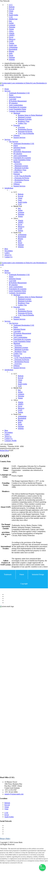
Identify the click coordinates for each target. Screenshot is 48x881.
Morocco (12, 39)
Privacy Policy (5, 839)
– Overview (17, 164)
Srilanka (12, 59)
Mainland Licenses (24, 117)
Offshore (16, 135)
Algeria (11, 33)
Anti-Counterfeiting (16, 105)
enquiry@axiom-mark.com (13, 794)
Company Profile (10, 441)
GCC (11, 5)
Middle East (13, 19)
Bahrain (12, 7)
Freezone (16, 125)
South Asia (13, 45)
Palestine (12, 27)
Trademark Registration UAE (19, 93)
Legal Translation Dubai (17, 109)
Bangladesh (13, 49)
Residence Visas (23, 121)
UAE (11, 17)
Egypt (11, 37)
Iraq (10, 21)
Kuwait (11, 9)
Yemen (11, 29)
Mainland (16, 113)
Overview (21, 127)
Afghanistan (13, 47)
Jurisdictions (8, 188)
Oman (11, 11)
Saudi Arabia (13, 15)
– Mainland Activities (20, 168)
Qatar (11, 13)
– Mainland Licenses (20, 166)
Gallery (7, 253)
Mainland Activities (25, 119)
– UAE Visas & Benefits (22, 176)
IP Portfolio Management (18, 101)
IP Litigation (13, 103)
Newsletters (8, 251)
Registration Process (25, 129)
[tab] (8, 574)
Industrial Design (15, 97)
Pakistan (12, 57)
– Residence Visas (19, 170)
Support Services (19, 137)
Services (7, 91)
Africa (11, 31)
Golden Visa (22, 123)
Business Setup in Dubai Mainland (30, 115)
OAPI (11, 41)
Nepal (11, 55)
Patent (11, 95)
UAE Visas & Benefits (26, 133)
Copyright (12, 99)
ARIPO (11, 35)
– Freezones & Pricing (21, 178)
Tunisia (11, 43)
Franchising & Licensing (17, 107)
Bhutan (11, 51)
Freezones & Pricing (25, 131)
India (11, 53)
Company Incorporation (17, 111)
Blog (6, 249)
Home (6, 89)
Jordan (11, 23)
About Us (7, 255)
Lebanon (12, 25)
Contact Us (8, 257)
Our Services (13, 141)
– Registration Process (21, 180)
